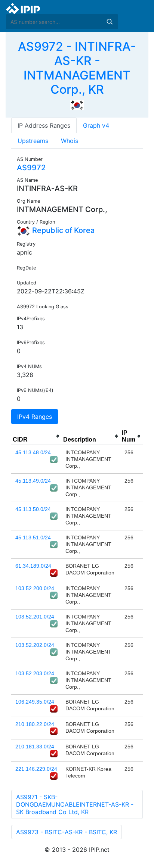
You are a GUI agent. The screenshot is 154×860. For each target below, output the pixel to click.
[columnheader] (36, 436)
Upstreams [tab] (33, 140)
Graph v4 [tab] (96, 125)
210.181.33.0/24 (34, 747)
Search (109, 22)
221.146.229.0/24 (36, 769)
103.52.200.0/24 (34, 588)
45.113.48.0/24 (33, 452)
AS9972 (31, 167)
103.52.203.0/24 (34, 673)
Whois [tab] (69, 140)
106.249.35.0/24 (34, 702)
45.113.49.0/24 (33, 481)
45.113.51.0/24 (33, 537)
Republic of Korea (62, 230)
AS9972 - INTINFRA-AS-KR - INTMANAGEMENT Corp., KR (77, 68)
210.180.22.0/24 (34, 724)
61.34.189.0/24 (33, 566)
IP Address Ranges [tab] (44, 125)
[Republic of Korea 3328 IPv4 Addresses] (77, 104)
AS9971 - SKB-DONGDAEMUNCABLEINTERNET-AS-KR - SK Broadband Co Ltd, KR (74, 804)
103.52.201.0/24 (34, 617)
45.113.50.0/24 (33, 509)
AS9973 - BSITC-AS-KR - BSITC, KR (66, 832)
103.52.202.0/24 (34, 645)
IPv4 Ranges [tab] (34, 416)
